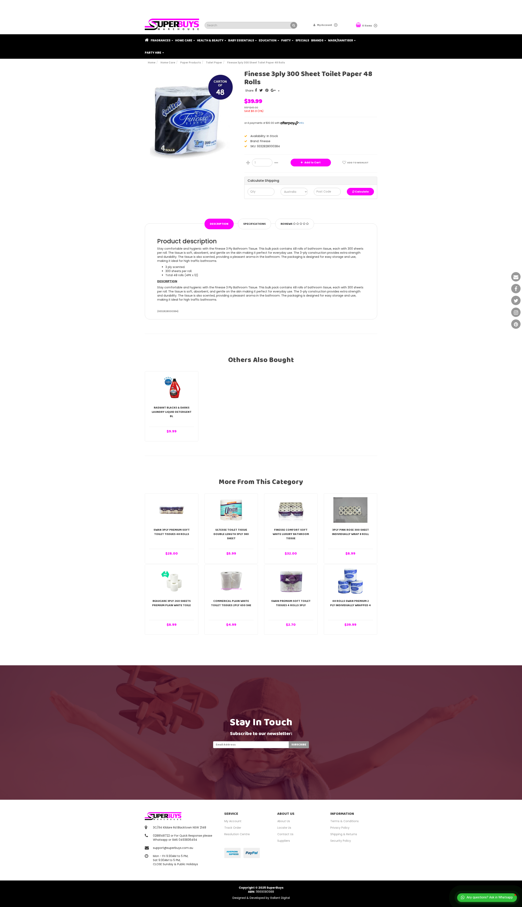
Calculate (361, 191)
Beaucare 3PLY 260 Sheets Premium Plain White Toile (171, 603)
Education (268, 40)
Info (301, 123)
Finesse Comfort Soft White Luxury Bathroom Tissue (291, 534)
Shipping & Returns (343, 834)
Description (219, 223)
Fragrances (161, 40)
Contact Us (285, 834)
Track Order (232, 828)
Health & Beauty (210, 40)
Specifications (254, 223)
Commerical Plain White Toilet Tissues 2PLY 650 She (231, 603)
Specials (302, 40)
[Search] (293, 25)
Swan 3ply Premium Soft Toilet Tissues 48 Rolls (172, 532)
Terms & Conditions (344, 821)
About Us (283, 821)
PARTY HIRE (153, 53)
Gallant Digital (280, 898)
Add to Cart (312, 162)
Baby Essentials (241, 40)
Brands (317, 40)
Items (367, 25)
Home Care (184, 40)
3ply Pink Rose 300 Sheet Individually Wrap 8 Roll (350, 532)
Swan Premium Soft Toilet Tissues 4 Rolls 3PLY (291, 603)
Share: (250, 91)
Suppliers (283, 841)
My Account (232, 821)
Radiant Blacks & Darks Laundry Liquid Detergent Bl (171, 412)
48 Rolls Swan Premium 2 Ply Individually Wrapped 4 (350, 603)
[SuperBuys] (172, 23)
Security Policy (340, 841)
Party (286, 40)
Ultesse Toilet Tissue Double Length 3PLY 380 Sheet (231, 534)
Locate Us (284, 828)
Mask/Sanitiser (341, 40)
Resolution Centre (237, 834)
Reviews (287, 223)
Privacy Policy (339, 828)
